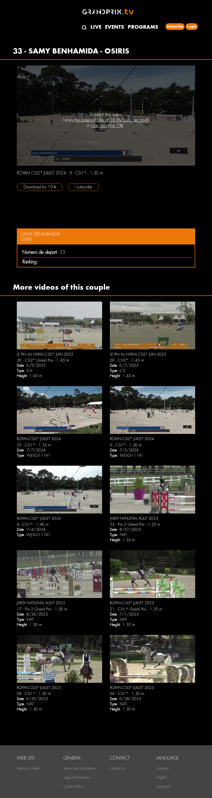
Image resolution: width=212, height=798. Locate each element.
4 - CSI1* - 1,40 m (33, 524)
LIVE (95, 27)
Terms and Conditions (79, 768)
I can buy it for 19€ (107, 125)
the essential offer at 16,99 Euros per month (112, 120)
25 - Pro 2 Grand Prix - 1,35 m (135, 524)
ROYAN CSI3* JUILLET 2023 (132, 603)
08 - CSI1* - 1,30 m (34, 693)
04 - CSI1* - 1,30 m (127, 693)
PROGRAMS (143, 27)
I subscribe (83, 187)
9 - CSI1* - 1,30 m (126, 445)
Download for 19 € (40, 187)
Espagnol (163, 786)
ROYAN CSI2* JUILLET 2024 (39, 438)
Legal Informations (76, 777)
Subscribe (175, 26)
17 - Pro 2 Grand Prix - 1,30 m (42, 609)
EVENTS (114, 27)
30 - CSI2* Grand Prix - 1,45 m (43, 360)
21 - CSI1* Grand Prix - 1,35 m (136, 609)
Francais (162, 768)
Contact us (117, 768)
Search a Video (28, 768)
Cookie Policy (73, 786)
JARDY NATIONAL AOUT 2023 (134, 518)
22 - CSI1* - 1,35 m (34, 445)
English (161, 777)
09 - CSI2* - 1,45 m (127, 360)
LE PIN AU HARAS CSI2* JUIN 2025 (45, 354)
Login (191, 26)
